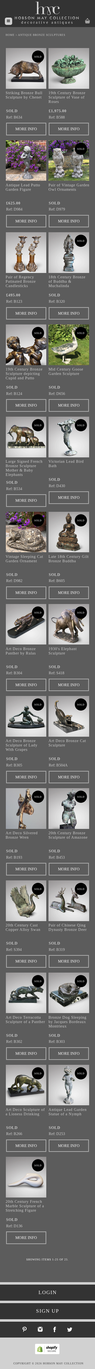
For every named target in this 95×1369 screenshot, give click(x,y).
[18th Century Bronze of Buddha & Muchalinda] (68, 252)
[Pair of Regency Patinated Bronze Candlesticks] (26, 252)
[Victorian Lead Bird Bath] (68, 437)
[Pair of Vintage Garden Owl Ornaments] (68, 160)
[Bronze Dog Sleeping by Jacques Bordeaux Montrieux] (68, 993)
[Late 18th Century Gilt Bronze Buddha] (68, 532)
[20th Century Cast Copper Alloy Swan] (26, 900)
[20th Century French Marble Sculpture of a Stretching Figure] (26, 1177)
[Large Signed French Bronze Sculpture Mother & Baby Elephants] (26, 437)
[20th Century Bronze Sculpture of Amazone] (68, 808)
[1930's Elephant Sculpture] (68, 624)
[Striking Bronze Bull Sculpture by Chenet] (26, 68)
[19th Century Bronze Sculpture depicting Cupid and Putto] (26, 344)
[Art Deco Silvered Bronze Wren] (26, 808)
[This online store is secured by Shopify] (48, 1353)
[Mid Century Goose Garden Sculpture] (68, 344)
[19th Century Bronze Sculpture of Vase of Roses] (68, 68)
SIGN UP (47, 1311)
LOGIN (47, 1292)
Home (10, 34)
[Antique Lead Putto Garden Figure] (26, 160)
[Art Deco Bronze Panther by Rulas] (26, 624)
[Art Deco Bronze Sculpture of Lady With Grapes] (26, 716)
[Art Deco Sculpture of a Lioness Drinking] (26, 1085)
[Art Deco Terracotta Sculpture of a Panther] (26, 993)
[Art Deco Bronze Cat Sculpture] (68, 716)
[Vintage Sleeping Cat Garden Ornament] (26, 532)
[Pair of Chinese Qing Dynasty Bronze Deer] (68, 900)
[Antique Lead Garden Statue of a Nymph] (68, 1085)
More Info (26, 129)
